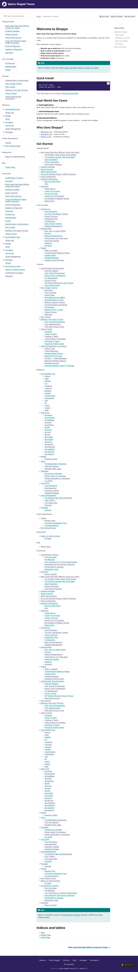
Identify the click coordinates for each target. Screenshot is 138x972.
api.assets (48, 415)
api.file (47, 427)
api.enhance (49, 425)
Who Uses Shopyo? (121, 41)
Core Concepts (50, 293)
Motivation (49, 290)
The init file (9, 126)
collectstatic (49, 398)
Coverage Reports (52, 525)
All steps (48, 538)
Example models (51, 459)
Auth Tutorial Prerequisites (55, 273)
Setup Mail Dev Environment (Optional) (60, 564)
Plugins (8, 70)
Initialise (48, 381)
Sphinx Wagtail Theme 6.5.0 (68, 968)
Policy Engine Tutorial (13, 84)
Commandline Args (12, 109)
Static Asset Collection (53, 224)
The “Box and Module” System (56, 214)
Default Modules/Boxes (53, 236)
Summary (48, 505)
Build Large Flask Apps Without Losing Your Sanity (17, 27)
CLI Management (51, 278)
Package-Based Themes (54, 353)
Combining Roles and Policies (56, 305)
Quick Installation (51, 160)
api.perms (48, 442)
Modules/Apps (10, 67)
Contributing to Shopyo (14, 178)
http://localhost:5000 (70, 93)
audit (46, 410)
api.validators (50, 449)
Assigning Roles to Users (54, 300)
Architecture (10, 63)
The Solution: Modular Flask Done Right (60, 157)
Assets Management (13, 129)
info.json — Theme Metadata (56, 358)
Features (42, 960)
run (46, 384)
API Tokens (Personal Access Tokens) (59, 283)
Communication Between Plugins (57, 253)
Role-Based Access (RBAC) (55, 298)
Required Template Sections (55, 361)
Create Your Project (52, 191)
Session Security (11, 34)
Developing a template (53, 474)
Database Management (53, 226)
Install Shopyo (50, 189)
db (46, 403)
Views (7, 119)
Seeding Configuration (13, 49)
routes (47, 405)
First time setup (51, 557)
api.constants (50, 418)
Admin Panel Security (13, 38)
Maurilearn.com (46, 132)
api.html (48, 432)
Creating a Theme (51, 336)
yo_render (48, 481)
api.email (48, 422)
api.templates (50, 447)
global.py (48, 243)
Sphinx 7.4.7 (83, 968)
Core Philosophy (51, 212)
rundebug (48, 386)
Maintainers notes (51, 569)
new (46, 401)
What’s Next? (50, 201)
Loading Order (50, 255)
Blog (74, 960)
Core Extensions (51, 486)
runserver (48, 388)
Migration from (54, 310)
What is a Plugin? (51, 250)
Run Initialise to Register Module (57, 199)
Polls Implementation (53, 324)
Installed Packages (52, 493)
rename (47, 408)
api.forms (48, 430)
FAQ (46, 184)
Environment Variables (53, 164)
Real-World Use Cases (122, 38)
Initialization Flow (51, 219)
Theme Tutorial (11, 93)
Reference (48, 315)
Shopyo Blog (10, 167)
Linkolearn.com (46, 134)
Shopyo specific (51, 574)
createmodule (50, 396)
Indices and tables (120, 47)
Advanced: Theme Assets (54, 344)
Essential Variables (12, 31)
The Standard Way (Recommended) (58, 498)
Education (9, 181)
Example (48, 510)
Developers (94, 960)
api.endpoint (49, 454)
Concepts (48, 332)
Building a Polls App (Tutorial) (16, 90)
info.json (48, 233)
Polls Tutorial (10, 87)
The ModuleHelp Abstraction (56, 464)
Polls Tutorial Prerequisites (55, 322)
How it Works (50, 500)
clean (47, 379)
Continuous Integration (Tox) (56, 523)
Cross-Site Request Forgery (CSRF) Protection (15, 42)
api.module (49, 439)
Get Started (119, 44)
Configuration (50, 221)
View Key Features (52, 466)
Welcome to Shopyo (120, 32)
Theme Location (51, 334)
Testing (8, 143)
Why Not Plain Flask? (53, 182)
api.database (49, 420)
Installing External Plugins (54, 260)
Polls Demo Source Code (54, 327)
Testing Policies (51, 312)
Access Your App (51, 194)
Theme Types (50, 349)
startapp (48, 391)
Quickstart (9, 53)
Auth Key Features (51, 271)
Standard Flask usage (53, 469)
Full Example (49, 307)
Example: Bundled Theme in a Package (59, 366)
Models (8, 116)
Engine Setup (50, 295)
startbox (48, 393)
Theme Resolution (51, 351)
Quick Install (119, 35)
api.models (49, 437)
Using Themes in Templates (55, 339)
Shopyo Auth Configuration (55, 276)
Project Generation (52, 162)
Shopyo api (9, 113)
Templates (9, 122)
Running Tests (50, 521)
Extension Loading (52, 491)
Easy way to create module (55, 231)
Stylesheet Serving (52, 363)
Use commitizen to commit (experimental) (61, 562)
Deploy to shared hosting (15, 157)
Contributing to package (54, 567)
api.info (47, 435)
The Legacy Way (51, 503)
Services (66, 960)
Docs (39, 16)
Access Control (50, 280)
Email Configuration (12, 46)
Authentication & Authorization (17, 80)
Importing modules (52, 241)
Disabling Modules (52, 258)
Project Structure (51, 216)
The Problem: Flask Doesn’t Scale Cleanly (60, 155)
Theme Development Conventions (13, 98)
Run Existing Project (13, 146)
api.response (49, 452)
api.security (49, 444)
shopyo (47, 376)
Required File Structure (53, 356)
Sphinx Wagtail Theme (21, 4)
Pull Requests (50, 560)
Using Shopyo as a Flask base (56, 238)
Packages (9, 132)
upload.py (48, 246)
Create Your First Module (54, 196)
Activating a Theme (52, 341)
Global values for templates (55, 476)
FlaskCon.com (46, 137)
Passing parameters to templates (57, 478)
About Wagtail (54, 960)
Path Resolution (51, 488)
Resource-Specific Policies (55, 302)
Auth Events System (52, 285)
